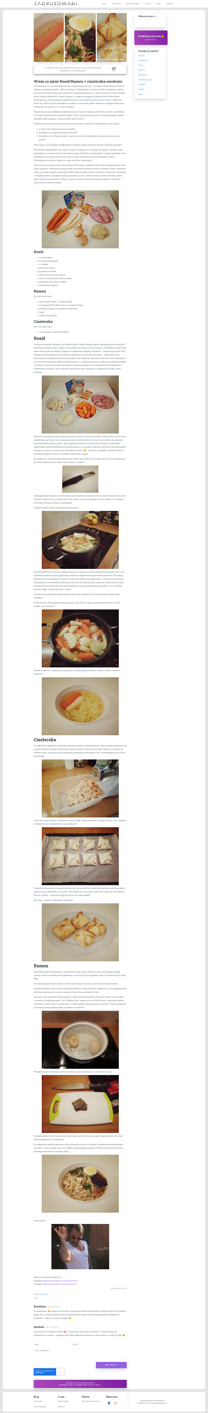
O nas (158, 4)
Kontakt (169, 4)
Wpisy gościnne (133, 4)
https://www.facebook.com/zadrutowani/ (59, 1284)
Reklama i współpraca (91, 1401)
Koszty (141, 70)
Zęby (140, 94)
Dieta (45, 1294)
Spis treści (116, 4)
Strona (142, 85)
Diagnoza (143, 60)
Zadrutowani (63, 1401)
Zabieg (141, 89)
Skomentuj (111, 1364)
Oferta (147, 4)
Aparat (141, 56)
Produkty (143, 75)
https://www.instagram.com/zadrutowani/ (60, 1281)
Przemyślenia (145, 80)
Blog (104, 4)
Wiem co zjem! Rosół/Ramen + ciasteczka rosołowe (78, 81)
